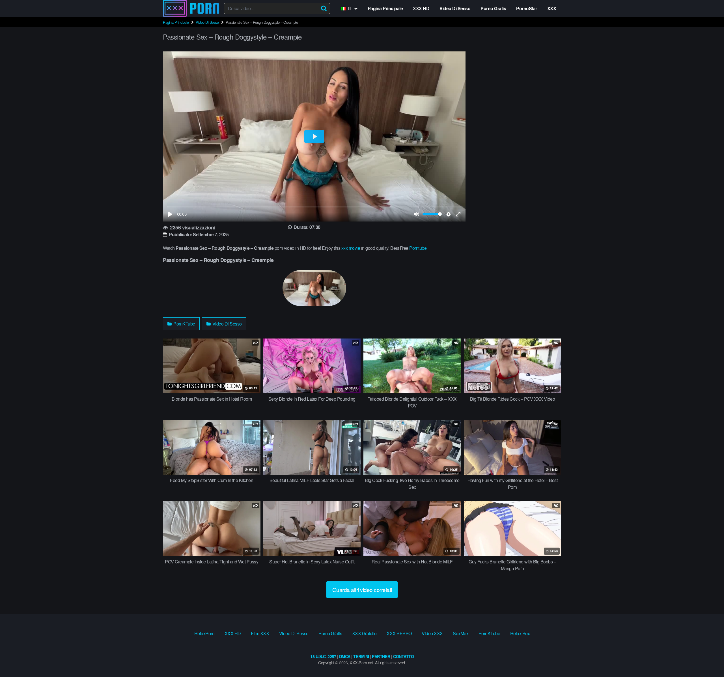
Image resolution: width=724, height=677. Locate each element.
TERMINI (361, 656)
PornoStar (526, 8)
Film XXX (260, 633)
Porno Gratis (493, 8)
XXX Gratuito (364, 633)
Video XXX (432, 633)
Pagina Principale (385, 8)
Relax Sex (520, 633)
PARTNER (381, 656)
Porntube (417, 248)
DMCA (344, 656)
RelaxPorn (204, 633)
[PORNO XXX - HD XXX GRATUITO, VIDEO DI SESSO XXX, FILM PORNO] (191, 8)
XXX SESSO (399, 633)
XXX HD (421, 8)
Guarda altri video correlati (362, 589)
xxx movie (350, 248)
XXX (551, 8)
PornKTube (184, 323)
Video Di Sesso (454, 8)
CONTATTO (403, 656)
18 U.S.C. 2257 (323, 656)
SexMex (460, 633)
